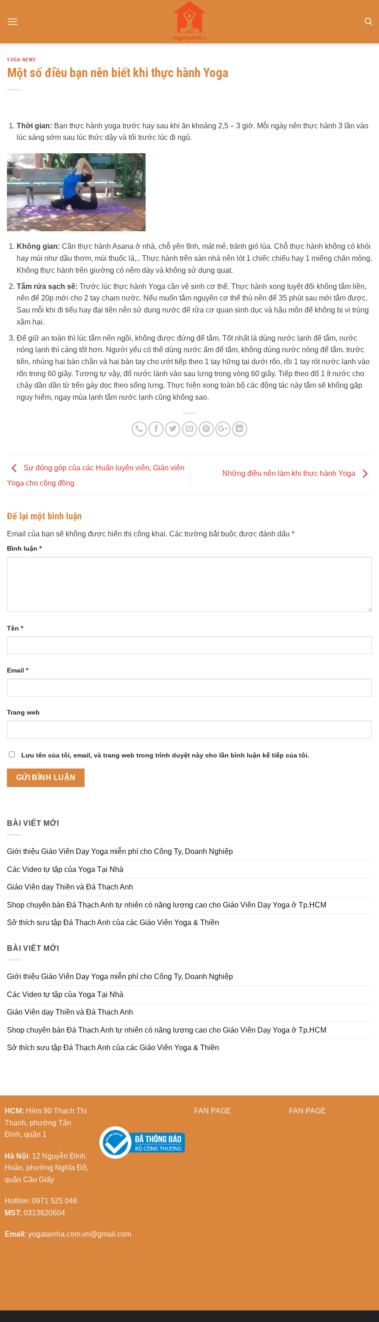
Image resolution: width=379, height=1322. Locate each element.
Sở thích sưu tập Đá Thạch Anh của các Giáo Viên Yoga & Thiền (113, 922)
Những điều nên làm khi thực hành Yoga (289, 474)
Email (17, 670)
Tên (15, 628)
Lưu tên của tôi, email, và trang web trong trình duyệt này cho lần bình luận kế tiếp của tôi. (165, 755)
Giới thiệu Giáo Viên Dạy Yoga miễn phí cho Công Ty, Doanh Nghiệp (120, 851)
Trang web (23, 712)
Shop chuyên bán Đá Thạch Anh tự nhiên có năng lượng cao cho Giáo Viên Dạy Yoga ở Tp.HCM (166, 905)
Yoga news (21, 60)
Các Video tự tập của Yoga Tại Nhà (65, 869)
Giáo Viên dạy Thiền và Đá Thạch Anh (70, 887)
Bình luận (24, 548)
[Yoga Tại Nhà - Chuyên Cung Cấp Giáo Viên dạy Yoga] (189, 21)
